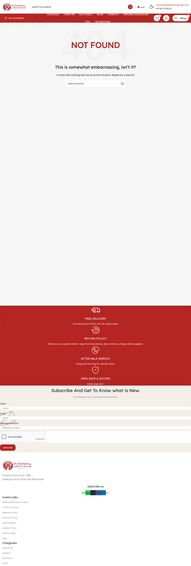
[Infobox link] (95, 316)
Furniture (6, 553)
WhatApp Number (9, 423)
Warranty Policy (10, 512)
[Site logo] (14, 6)
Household (7, 547)
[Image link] (17, 464)
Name (3, 403)
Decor (5, 563)
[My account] (166, 18)
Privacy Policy (9, 533)
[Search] (130, 7)
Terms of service (10, 507)
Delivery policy (9, 522)
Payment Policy (9, 517)
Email (2, 413)
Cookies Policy (9, 527)
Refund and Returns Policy (15, 502)
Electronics (7, 558)
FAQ (4, 538)
